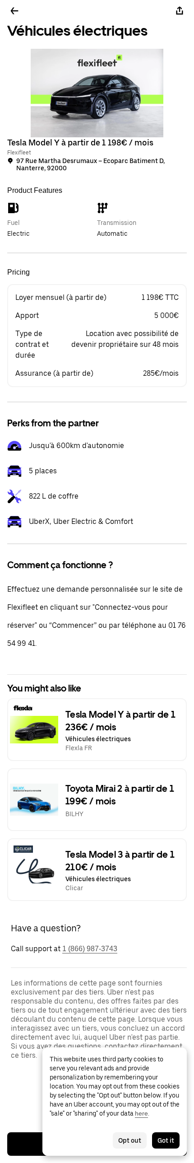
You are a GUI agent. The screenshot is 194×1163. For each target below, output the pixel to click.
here (141, 1113)
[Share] (179, 11)
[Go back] (14, 11)
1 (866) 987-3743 (89, 949)
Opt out (129, 1140)
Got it (165, 1140)
